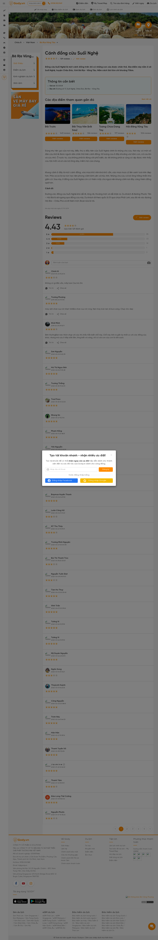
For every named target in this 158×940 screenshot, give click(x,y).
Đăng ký (105, 469)
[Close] (111, 455)
